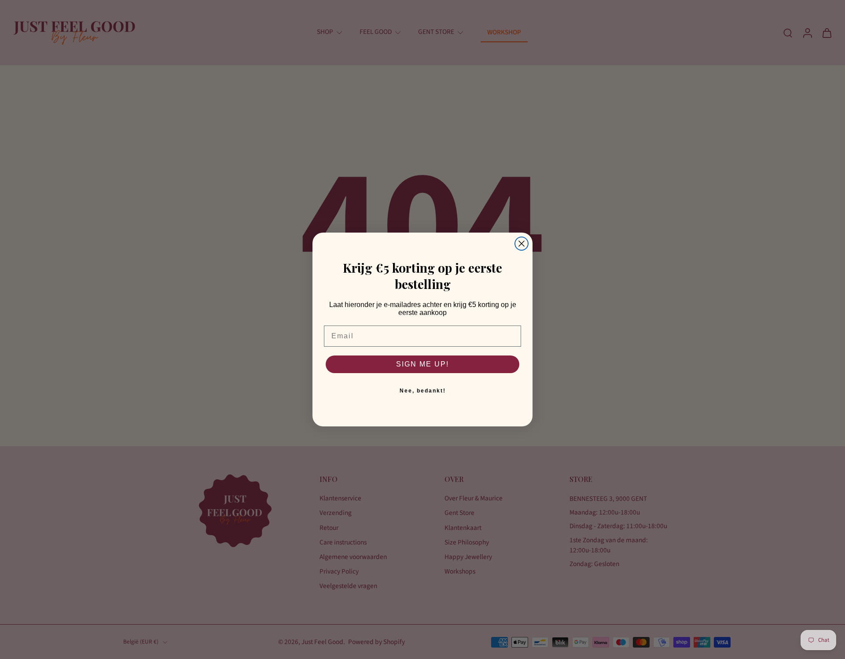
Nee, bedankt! (423, 391)
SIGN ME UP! (422, 364)
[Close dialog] (521, 243)
